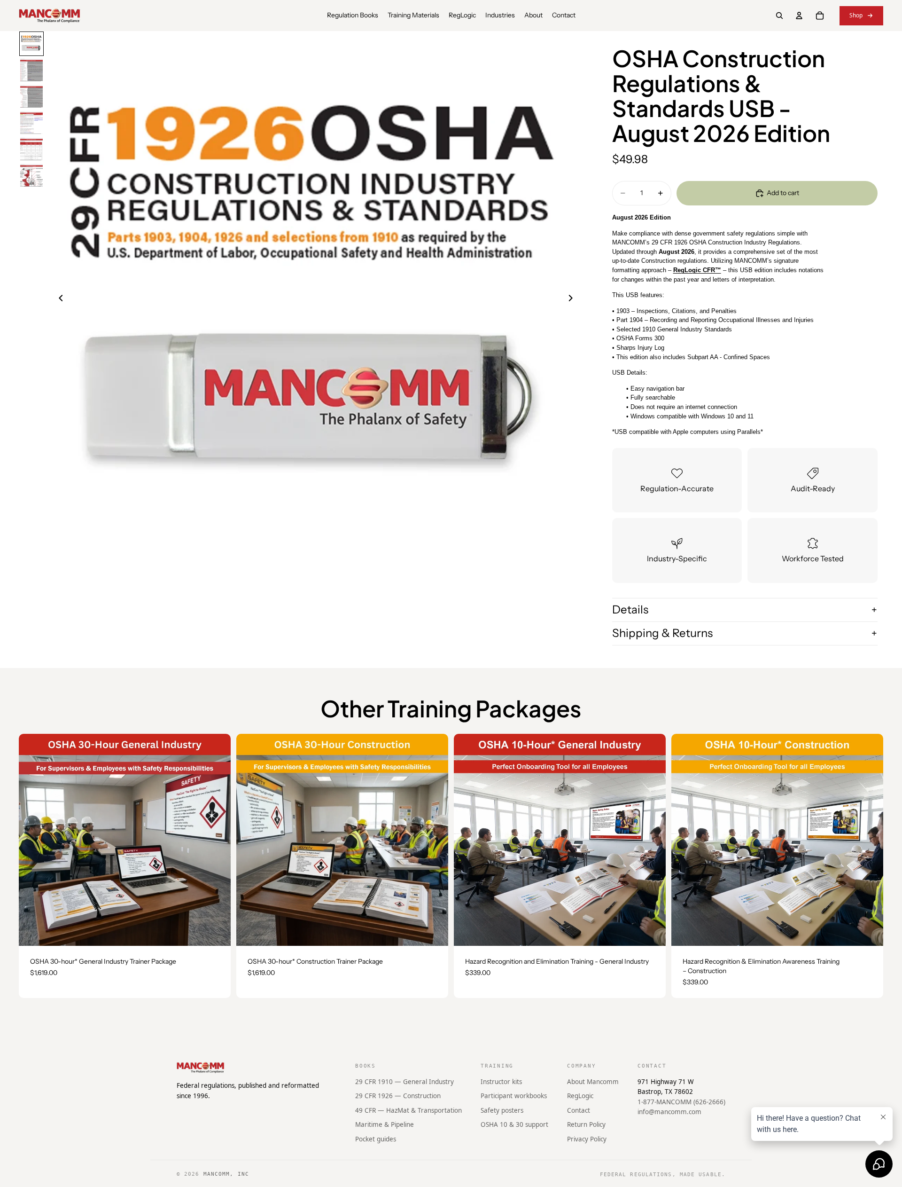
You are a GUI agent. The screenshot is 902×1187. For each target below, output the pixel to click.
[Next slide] (573, 299)
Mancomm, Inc (226, 1174)
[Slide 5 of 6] (31, 149)
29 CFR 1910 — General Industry (404, 1081)
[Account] (799, 15)
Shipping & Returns (662, 633)
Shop (856, 15)
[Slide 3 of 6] (31, 96)
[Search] (779, 15)
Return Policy (586, 1125)
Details (630, 609)
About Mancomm (593, 1081)
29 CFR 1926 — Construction (398, 1096)
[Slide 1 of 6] (31, 43)
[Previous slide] (58, 299)
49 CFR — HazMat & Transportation (408, 1110)
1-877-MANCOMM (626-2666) (681, 1102)
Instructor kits (501, 1081)
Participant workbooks (514, 1096)
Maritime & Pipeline (384, 1125)
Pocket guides (375, 1139)
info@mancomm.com (669, 1112)
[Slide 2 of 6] (31, 70)
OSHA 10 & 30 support (514, 1125)
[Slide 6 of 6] (31, 175)
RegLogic (580, 1096)
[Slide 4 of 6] (31, 122)
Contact (578, 1110)
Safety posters (502, 1110)
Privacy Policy (587, 1139)
